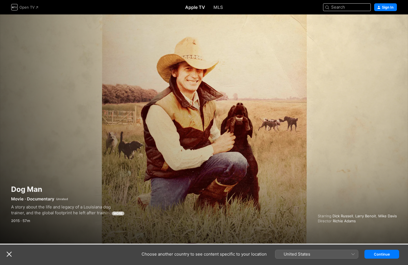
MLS (218, 7)
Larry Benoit (365, 216)
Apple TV (195, 7)
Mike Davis (387, 216)
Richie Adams (344, 221)
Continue (382, 254)
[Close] (9, 254)
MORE (118, 213)
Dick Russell (343, 216)
